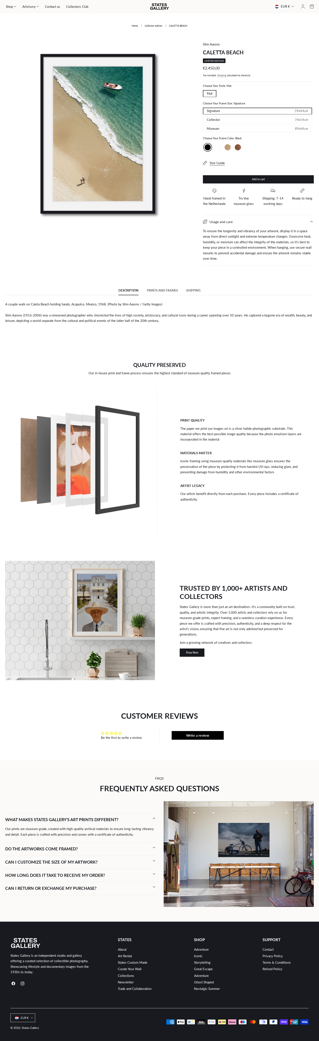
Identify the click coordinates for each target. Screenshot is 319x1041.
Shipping (221, 75)
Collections (126, 975)
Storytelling (202, 962)
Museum (257, 128)
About (122, 949)
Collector (257, 120)
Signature (257, 111)
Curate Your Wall (129, 969)
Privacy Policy (273, 956)
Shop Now (192, 652)
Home (135, 25)
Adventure (201, 949)
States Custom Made (132, 962)
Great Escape (203, 969)
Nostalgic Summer (207, 988)
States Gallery (30, 1028)
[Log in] (303, 6)
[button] (312, 6)
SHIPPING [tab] (193, 290)
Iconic (198, 956)
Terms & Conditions (277, 962)
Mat (209, 93)
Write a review (197, 735)
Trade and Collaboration (134, 988)
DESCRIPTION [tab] (128, 290)
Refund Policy (272, 969)
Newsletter (126, 982)
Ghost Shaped (204, 982)
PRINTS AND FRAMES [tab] (162, 290)
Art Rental (125, 956)
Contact (268, 949)
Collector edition (153, 25)
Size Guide (217, 163)
